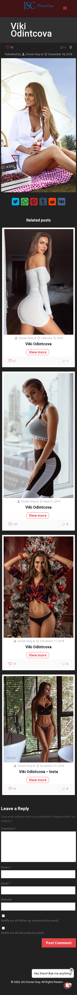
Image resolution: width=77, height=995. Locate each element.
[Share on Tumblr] (43, 201)
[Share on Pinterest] (34, 201)
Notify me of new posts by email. (23, 932)
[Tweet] (15, 201)
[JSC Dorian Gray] (38, 8)
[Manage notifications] (67, 985)
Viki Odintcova (38, 344)
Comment (8, 828)
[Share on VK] (61, 201)
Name (6, 867)
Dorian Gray (33, 54)
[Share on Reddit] (52, 201)
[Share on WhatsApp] (24, 201)
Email (5, 883)
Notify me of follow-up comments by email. (30, 920)
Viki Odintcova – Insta (38, 771)
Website (6, 899)
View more (38, 352)
